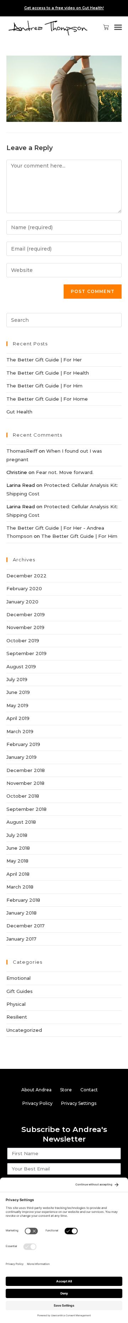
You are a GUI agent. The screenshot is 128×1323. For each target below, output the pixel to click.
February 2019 (23, 744)
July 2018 (16, 835)
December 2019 (25, 614)
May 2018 (17, 861)
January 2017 (21, 939)
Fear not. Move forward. (65, 472)
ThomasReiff (21, 451)
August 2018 (21, 822)
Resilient (16, 1017)
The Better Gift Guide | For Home (47, 399)
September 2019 (26, 653)
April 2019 (18, 718)
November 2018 (25, 783)
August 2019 (21, 666)
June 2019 (18, 692)
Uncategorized (24, 1030)
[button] (118, 27)
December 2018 (25, 770)
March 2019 (19, 731)
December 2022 (26, 575)
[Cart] (103, 27)
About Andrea (36, 1089)
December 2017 (25, 925)
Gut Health (19, 412)
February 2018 (23, 900)
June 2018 (18, 848)
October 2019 (22, 640)
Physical (16, 1004)
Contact (89, 1089)
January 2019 (21, 757)
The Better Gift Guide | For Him (44, 385)
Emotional (18, 978)
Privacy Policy (37, 1103)
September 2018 (26, 809)
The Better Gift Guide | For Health (47, 373)
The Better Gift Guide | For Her (44, 359)
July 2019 (16, 679)
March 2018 (19, 887)
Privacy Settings (78, 1103)
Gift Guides (19, 991)
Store (66, 1089)
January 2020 (22, 601)
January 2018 (21, 913)
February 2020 (24, 588)
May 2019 (17, 705)
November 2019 (25, 627)
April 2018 (18, 874)
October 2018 (22, 796)
